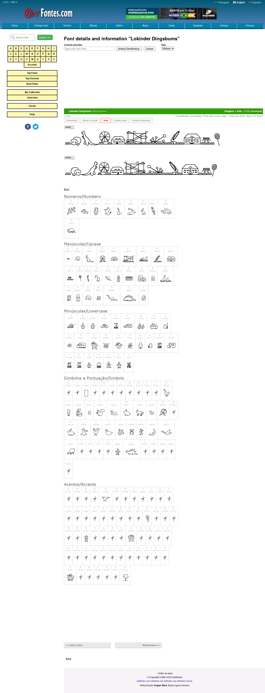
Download (72, 120)
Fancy (15, 25)
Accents (32, 64)
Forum (32, 106)
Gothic (119, 25)
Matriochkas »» (151, 645)
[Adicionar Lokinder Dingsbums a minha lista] (66, 111)
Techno (67, 25)
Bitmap (93, 25)
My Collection (32, 92)
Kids (239, 111)
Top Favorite (32, 78)
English (240, 2)
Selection (32, 97)
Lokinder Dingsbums (80, 111)
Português (223, 2)
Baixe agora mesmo (178, 685)
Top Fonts (32, 73)
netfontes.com (143, 681)
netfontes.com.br (184, 681)
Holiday (224, 25)
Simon (104, 111)
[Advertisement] (32, 159)
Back (66, 189)
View (105, 120)
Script (172, 25)
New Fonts (32, 84)
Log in (6, 2)
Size (163, 45)
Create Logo (120, 120)
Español (256, 2)
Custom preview (73, 45)
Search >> (45, 37)
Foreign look (41, 25)
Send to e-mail (90, 120)
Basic (145, 25)
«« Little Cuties (74, 645)
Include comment (141, 120)
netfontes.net (157, 681)
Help (32, 114)
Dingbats (198, 25)
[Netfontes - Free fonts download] (48, 12)
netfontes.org (170, 681)
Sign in (14, 2)
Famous (250, 25)
